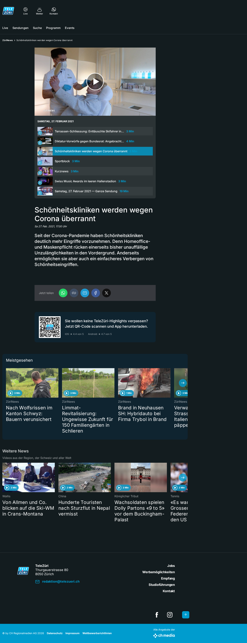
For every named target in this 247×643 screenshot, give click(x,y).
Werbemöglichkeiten (158, 572)
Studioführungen (162, 585)
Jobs (171, 566)
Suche (37, 28)
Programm (53, 28)
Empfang (168, 578)
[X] (106, 293)
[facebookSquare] (156, 614)
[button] (74, 293)
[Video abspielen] (95, 82)
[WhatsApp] (63, 293)
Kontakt (169, 591)
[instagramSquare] (169, 614)
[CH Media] (164, 634)
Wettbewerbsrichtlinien (97, 633)
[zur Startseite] (8, 11)
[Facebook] (95, 293)
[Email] (84, 293)
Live (5, 28)
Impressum (72, 633)
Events (69, 28)
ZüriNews (7, 40)
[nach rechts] (183, 383)
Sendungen (20, 28)
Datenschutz (55, 633)
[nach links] (7, 383)
